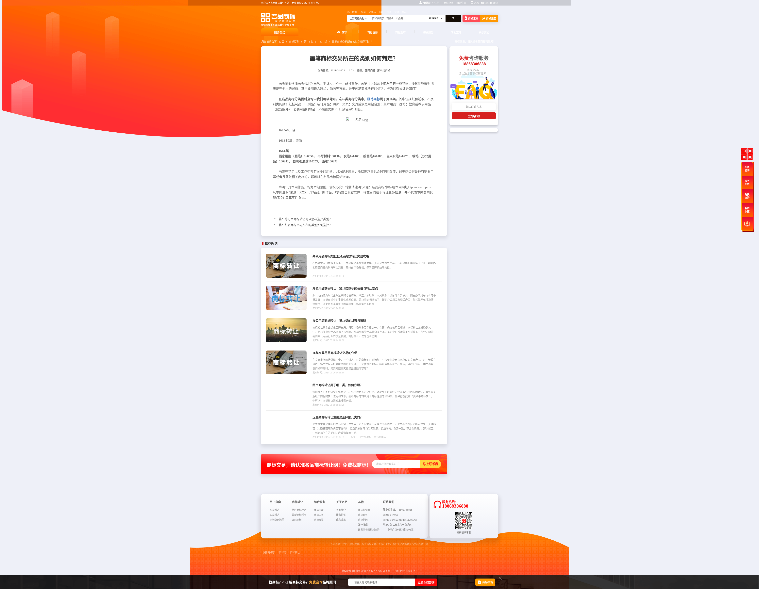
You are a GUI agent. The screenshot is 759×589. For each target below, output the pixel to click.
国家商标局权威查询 (369, 529)
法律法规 (363, 524)
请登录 (426, 3)
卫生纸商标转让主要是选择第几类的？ (337, 417)
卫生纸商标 (365, 437)
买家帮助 (274, 514)
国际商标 (296, 519)
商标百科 (294, 41)
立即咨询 (474, 116)
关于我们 (484, 32)
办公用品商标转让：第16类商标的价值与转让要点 (345, 288)
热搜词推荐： (270, 552)
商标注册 (372, 32)
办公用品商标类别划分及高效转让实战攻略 (340, 256)
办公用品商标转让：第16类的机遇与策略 (339, 320)
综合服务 (428, 32)
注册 (436, 3)
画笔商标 (370, 70)
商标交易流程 (277, 519)
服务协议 (341, 514)
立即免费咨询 (426, 582)
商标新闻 (363, 519)
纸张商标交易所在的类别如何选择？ (302, 225)
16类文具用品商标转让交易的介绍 (334, 352)
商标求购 (473, 18)
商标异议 (319, 519)
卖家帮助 (274, 509)
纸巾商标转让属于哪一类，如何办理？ (337, 385)
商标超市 (400, 32)
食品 (404, 12)
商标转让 (295, 552)
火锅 (396, 12)
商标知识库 (364, 509)
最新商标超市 (299, 514)
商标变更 (319, 514)
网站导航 (461, 2)
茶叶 (381, 12)
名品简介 (341, 509)
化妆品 (372, 12)
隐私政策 (341, 519)
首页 (344, 32)
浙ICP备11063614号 (407, 570)
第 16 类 (308, 41)
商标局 (282, 552)
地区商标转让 (299, 509)
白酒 (388, 12)
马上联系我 (430, 464)
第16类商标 (383, 70)
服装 (363, 12)
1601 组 (322, 41)
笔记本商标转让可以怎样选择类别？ (302, 219)
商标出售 (491, 18)
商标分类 (448, 2)
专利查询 (456, 32)
